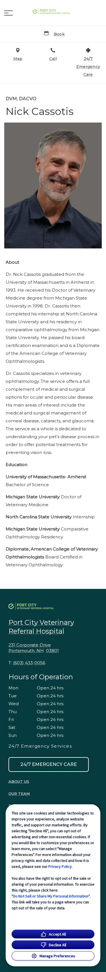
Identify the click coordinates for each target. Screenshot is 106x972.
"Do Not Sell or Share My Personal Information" (51, 896)
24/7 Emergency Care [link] (48, 764)
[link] (53, 11)
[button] (8, 13)
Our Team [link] (19, 793)
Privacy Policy (60, 866)
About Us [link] (18, 781)
